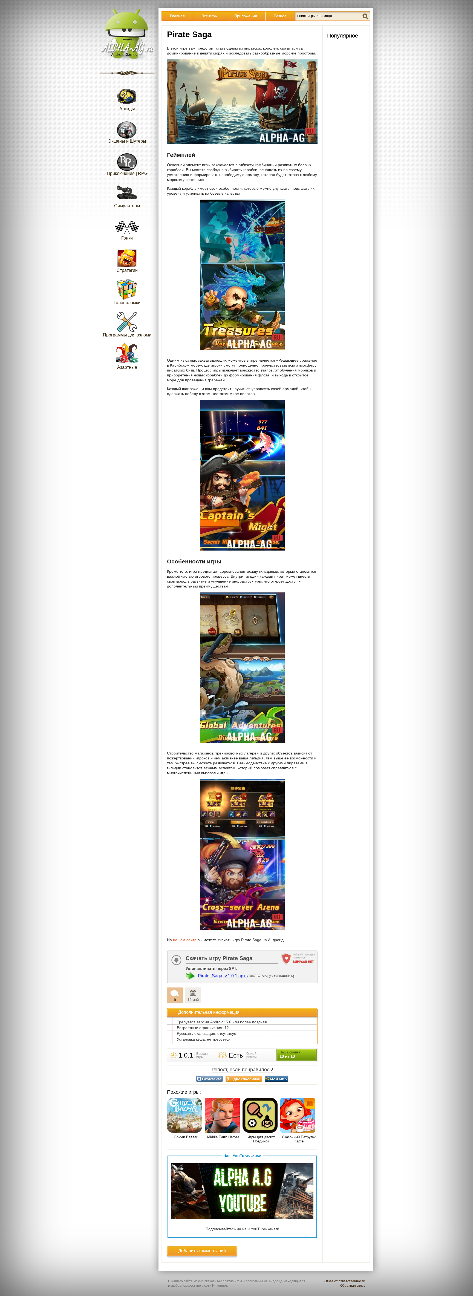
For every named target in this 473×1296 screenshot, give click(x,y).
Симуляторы (127, 205)
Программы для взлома (127, 335)
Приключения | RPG (127, 173)
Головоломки (127, 302)
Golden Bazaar (185, 1137)
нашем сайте (185, 940)
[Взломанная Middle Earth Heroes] (223, 1116)
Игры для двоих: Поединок (261, 1139)
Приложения (245, 16)
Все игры (209, 16)
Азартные (127, 367)
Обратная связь (352, 1286)
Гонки (127, 238)
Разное (280, 16)
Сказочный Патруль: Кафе (299, 1139)
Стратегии (127, 270)
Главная (177, 16)
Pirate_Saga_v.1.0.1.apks (223, 976)
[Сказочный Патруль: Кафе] (299, 1116)
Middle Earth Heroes (223, 1137)
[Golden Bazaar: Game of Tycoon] (185, 1116)
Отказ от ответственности (344, 1281)
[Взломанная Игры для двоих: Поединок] (261, 1116)
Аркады (127, 108)
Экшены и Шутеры (127, 141)
